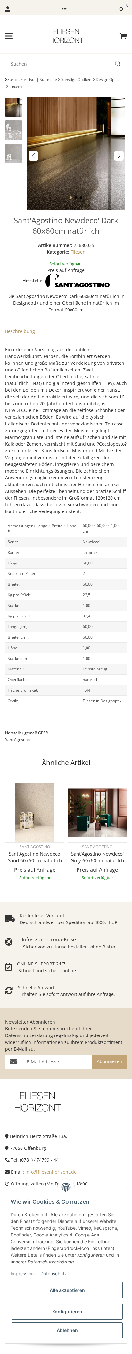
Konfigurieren (67, 1311)
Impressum (22, 1273)
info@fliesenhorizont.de (51, 1172)
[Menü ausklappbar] (9, 36)
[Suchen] (121, 63)
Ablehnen (67, 1330)
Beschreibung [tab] (20, 331)
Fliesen (78, 252)
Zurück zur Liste (21, 79)
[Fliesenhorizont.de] (37, 1101)
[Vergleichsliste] (121, 9)
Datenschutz (53, 1273)
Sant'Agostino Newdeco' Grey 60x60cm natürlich (97, 857)
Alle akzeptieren (67, 1290)
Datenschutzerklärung (29, 1035)
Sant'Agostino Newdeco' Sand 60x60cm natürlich (35, 857)
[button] (64, 9)
